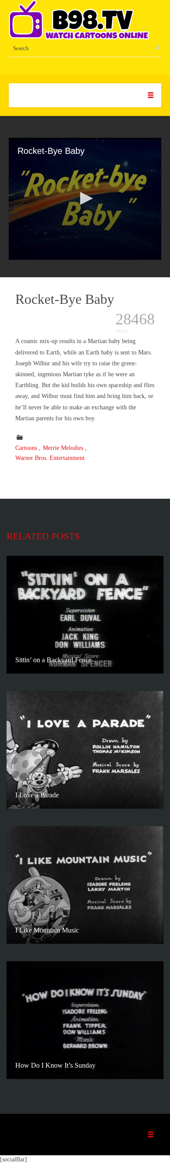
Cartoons (26, 448)
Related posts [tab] (43, 536)
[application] (85, 199)
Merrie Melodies (63, 448)
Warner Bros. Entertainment (50, 458)
